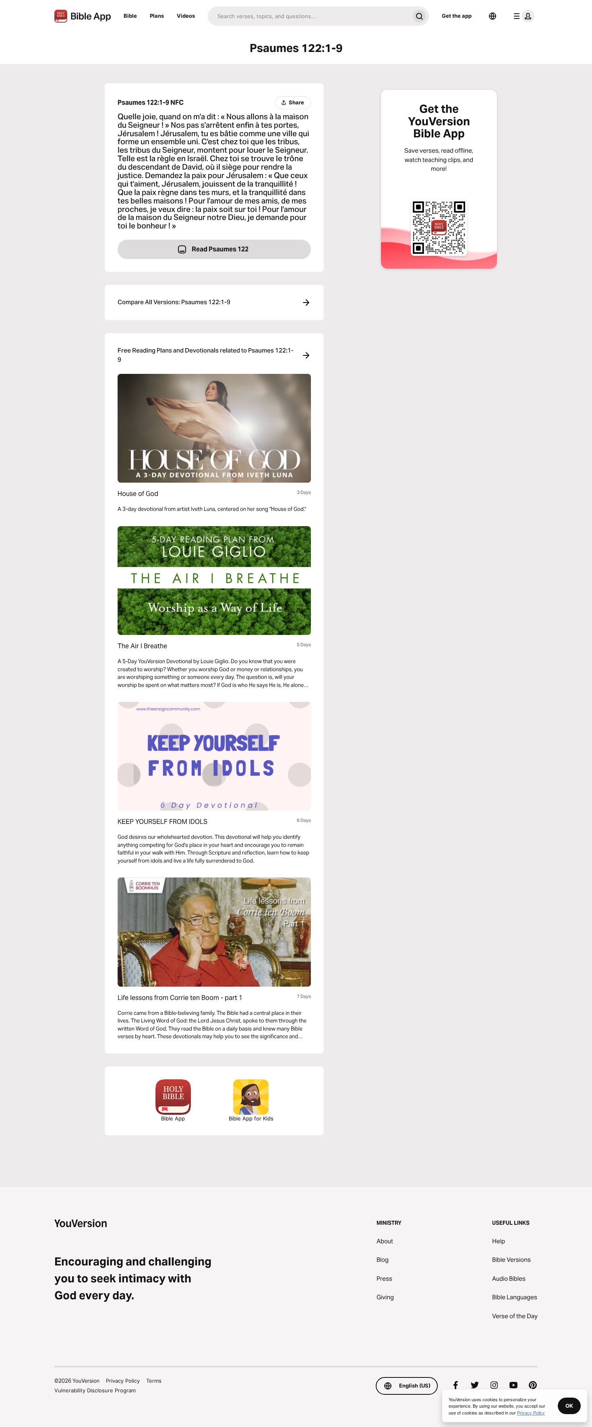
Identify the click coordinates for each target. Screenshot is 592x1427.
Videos (186, 15)
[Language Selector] (492, 16)
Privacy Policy (123, 1380)
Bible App (173, 1118)
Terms (153, 1380)
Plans (157, 15)
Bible (130, 15)
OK (569, 1405)
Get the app (457, 15)
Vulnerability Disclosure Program (95, 1390)
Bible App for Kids (251, 1118)
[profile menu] (522, 16)
